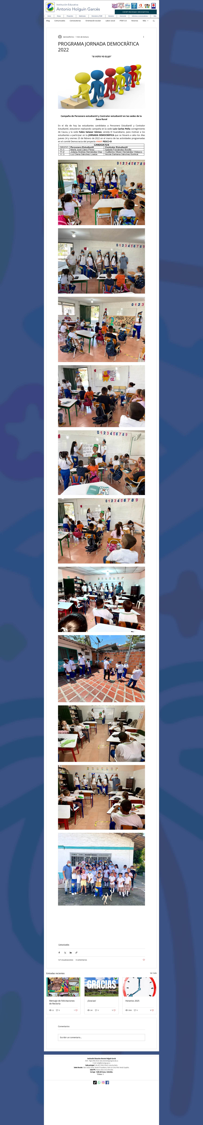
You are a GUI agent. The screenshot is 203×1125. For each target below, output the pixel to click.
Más (144, 21)
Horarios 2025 (132, 1000)
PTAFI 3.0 (123, 21)
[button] (59, 16)
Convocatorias (75, 21)
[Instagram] (103, 1082)
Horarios (134, 21)
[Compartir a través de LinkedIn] (71, 952)
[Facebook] (107, 1082)
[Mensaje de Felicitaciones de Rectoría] (63, 987)
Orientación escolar (93, 21)
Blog (48, 21)
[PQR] (134, 6)
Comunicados (59, 21)
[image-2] (115, 6)
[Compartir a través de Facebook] (59, 952)
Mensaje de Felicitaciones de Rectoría (62, 1002)
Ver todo (153, 973)
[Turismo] (147, 6)
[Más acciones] (143, 36)
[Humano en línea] (128, 6)
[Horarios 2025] (140, 987)
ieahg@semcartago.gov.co (103, 1063)
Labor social (110, 21)
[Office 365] (141, 6)
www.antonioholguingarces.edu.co (109, 1061)
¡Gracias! (91, 1000)
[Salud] (153, 6)
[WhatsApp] (99, 1082)
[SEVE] (121, 6)
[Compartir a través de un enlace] (76, 952)
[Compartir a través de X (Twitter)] (65, 952)
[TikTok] (95, 1082)
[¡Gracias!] (102, 987)
